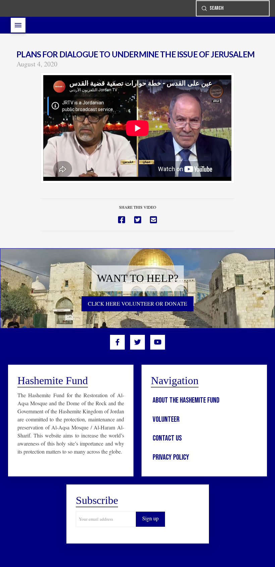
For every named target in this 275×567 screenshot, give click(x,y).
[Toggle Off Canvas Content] (18, 25)
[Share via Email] (153, 219)
